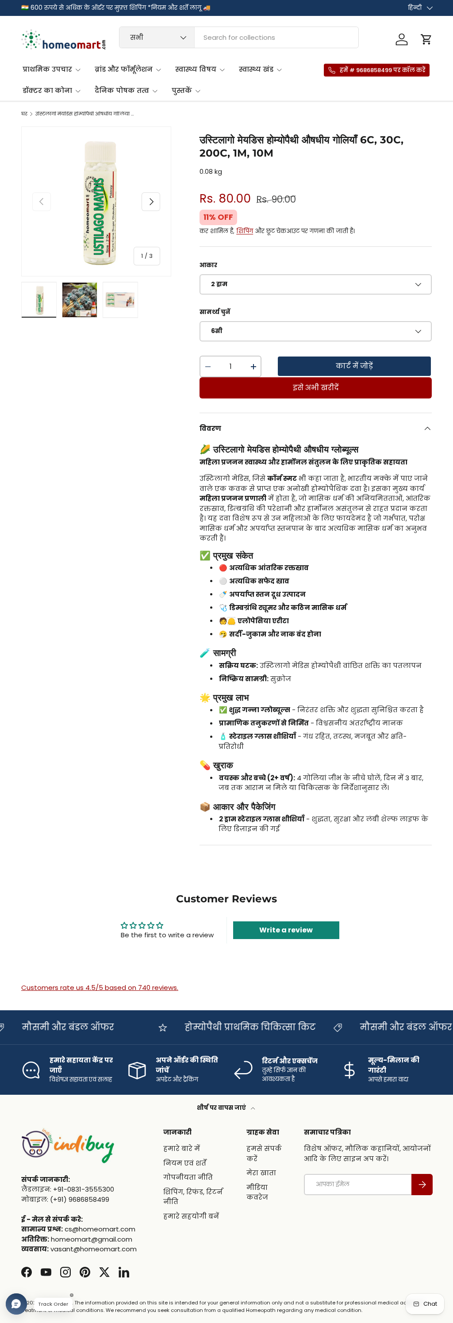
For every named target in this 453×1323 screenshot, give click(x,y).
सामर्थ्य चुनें (215, 312)
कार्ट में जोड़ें (354, 366)
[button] (426, 39)
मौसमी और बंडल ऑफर (355, 1027)
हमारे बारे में (181, 1148)
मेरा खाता (261, 1172)
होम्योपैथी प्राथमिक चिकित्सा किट (199, 1027)
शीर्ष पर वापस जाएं (222, 1108)
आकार (208, 265)
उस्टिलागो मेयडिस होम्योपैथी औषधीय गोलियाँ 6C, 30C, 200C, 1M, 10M (85, 113)
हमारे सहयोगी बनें (191, 1216)
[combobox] (238, 37)
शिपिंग (244, 231)
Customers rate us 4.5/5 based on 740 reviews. (99, 987)
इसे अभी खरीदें (316, 388)
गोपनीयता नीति (188, 1177)
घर (24, 113)
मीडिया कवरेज (257, 1192)
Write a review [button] (286, 930)
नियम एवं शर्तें (184, 1163)
